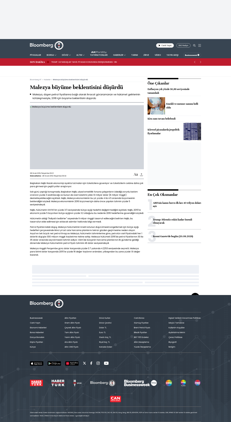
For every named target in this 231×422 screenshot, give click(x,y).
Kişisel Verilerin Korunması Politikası (185, 318)
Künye (33, 347)
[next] (200, 62)
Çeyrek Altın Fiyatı (73, 327)
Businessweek (36, 318)
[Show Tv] (169, 383)
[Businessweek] (140, 383)
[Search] (194, 45)
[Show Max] (198, 383)
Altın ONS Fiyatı (71, 347)
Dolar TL (103, 327)
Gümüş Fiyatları (141, 322)
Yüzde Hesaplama (142, 347)
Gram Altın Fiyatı (72, 322)
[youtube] (106, 363)
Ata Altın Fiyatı (71, 342)
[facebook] (91, 363)
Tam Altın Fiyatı (72, 332)
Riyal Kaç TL (104, 342)
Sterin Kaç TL (105, 337)
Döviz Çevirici (105, 322)
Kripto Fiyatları (36, 342)
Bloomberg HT (35, 79)
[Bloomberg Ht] (103, 383)
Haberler (47, 79)
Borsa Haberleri (37, 332)
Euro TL (102, 332)
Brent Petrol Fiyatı (142, 327)
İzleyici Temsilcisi (176, 322)
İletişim (172, 347)
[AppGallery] (72, 363)
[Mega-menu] (199, 45)
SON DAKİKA (37, 62)
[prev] (194, 62)
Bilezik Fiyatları (140, 332)
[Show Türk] (183, 383)
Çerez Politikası (175, 337)
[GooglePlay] (54, 363)
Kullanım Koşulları (177, 327)
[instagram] (98, 363)
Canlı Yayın (35, 322)
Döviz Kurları (104, 318)
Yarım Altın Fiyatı (72, 337)
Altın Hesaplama (141, 342)
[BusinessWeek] (192, 55)
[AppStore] (36, 363)
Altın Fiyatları (70, 318)
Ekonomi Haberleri (38, 327)
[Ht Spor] (77, 383)
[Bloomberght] (46, 45)
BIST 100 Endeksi (141, 337)
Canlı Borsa (139, 318)
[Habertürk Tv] (58, 383)
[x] (84, 363)
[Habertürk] (36, 383)
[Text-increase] (136, 174)
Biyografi (173, 342)
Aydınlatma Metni (177, 332)
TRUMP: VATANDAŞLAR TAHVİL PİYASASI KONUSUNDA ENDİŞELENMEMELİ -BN (84, 62)
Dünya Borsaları (37, 337)
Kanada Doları (105, 347)
